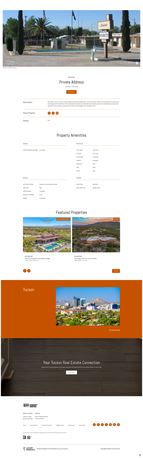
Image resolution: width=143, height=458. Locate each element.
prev (8, 63)
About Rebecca (34, 425)
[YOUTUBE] (110, 424)
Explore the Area (114, 330)
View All (116, 271)
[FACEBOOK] (94, 424)
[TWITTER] (106, 424)
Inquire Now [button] (71, 92)
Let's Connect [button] (71, 372)
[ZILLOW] (114, 424)
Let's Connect (82, 425)
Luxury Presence (63, 449)
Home (24, 425)
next (12, 63)
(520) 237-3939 (27, 416)
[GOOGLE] (118, 424)
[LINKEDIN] (102, 424)
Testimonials (71, 425)
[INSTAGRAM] (98, 424)
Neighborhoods (60, 425)
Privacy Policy (116, 449)
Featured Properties (47, 425)
